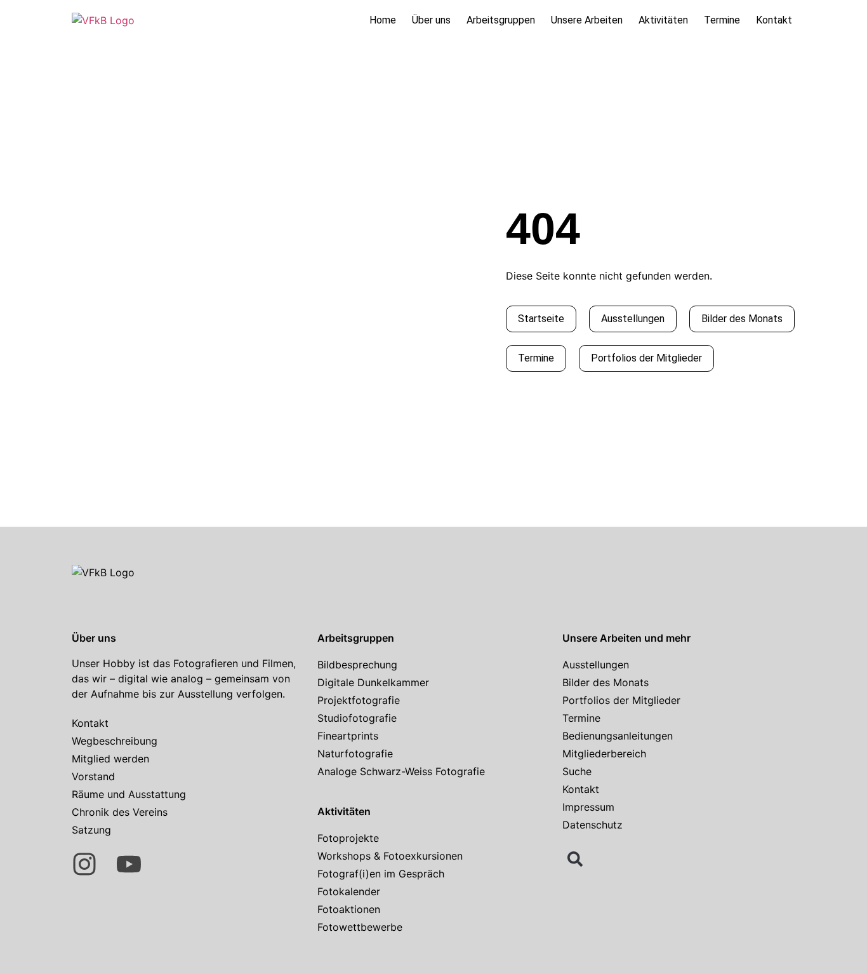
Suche (577, 771)
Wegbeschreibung (114, 740)
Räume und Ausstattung (129, 794)
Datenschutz (592, 824)
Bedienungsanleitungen (617, 735)
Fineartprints (347, 735)
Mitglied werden (110, 758)
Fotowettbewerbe (359, 927)
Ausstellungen (595, 664)
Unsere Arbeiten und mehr (626, 638)
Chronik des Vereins (120, 812)
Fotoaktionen (348, 909)
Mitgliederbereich (604, 753)
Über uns (431, 20)
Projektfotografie (358, 700)
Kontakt (774, 20)
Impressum (588, 807)
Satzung (91, 829)
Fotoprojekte (348, 838)
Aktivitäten (663, 20)
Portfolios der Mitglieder (621, 700)
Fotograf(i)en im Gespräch (380, 873)
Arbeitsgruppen (501, 20)
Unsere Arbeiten (587, 20)
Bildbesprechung (357, 664)
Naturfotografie (355, 753)
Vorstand (93, 776)
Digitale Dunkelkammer (373, 682)
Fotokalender (348, 891)
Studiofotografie (357, 718)
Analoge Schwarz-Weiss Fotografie (401, 771)
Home (382, 20)
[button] (575, 859)
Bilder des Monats (605, 682)
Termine (722, 20)
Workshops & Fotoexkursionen (390, 855)
